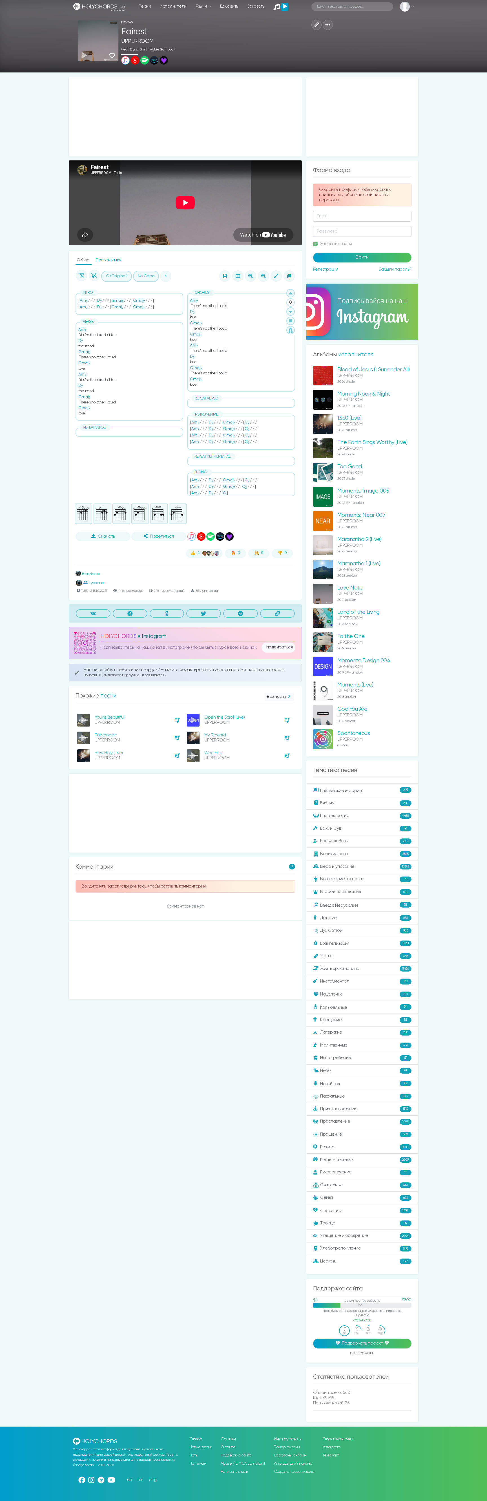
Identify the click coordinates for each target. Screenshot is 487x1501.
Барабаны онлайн (290, 1455)
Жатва (364, 956)
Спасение (364, 1211)
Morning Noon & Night (363, 394)
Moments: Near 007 (361, 515)
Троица (363, 1223)
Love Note (350, 588)
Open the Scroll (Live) (224, 717)
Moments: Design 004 (364, 661)
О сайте (228, 1447)
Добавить (229, 6)
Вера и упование (364, 866)
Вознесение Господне (363, 879)
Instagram (331, 1447)
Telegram (330, 1455)
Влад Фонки (90, 574)
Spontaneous (353, 733)
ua (129, 1480)
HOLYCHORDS (118, 636)
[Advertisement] (185, 116)
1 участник (97, 583)
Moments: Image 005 (363, 491)
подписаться (279, 647)
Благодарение (364, 816)
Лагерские (364, 1032)
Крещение (363, 1019)
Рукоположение (363, 1172)
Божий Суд (363, 828)
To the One (351, 636)
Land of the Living (358, 612)
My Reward (215, 735)
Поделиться (162, 536)
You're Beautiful (109, 717)
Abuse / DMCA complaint (243, 1463)
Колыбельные (363, 1007)
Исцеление (364, 994)
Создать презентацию (294, 1472)
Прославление (364, 1121)
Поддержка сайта (236, 1455)
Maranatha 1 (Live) (358, 564)
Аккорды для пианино (293, 1463)
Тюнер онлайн (287, 1447)
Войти (362, 257)
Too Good (349, 467)
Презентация (108, 260)
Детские (364, 918)
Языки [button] (202, 6)
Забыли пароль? (395, 269)
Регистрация (325, 269)
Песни (144, 6)
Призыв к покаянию (364, 1109)
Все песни (276, 697)
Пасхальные (364, 1096)
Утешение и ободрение (364, 1235)
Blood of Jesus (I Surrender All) (373, 370)
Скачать (106, 536)
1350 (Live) (349, 418)
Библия (364, 803)
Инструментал (364, 981)
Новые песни (200, 1447)
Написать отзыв (234, 1472)
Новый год (364, 1083)
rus (140, 1480)
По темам (197, 1463)
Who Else (213, 753)
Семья (364, 1197)
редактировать (195, 670)
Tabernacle (106, 735)
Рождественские (364, 1160)
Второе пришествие (364, 891)
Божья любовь (364, 841)
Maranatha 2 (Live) (359, 539)
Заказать (255, 6)
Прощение (364, 1134)
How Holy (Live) (109, 753)
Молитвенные (364, 1045)
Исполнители (173, 6)
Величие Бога (364, 854)
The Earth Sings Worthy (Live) (372, 442)
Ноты (193, 1455)
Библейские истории (364, 790)
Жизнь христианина (364, 968)
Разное (364, 1147)
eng (153, 1480)
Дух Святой (364, 930)
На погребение (363, 1058)
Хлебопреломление (364, 1248)
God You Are (352, 709)
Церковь (364, 1261)
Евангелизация (364, 943)
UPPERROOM (137, 41)
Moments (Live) (355, 685)
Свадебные (364, 1185)
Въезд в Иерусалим (363, 905)
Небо (364, 1070)
